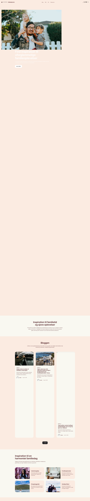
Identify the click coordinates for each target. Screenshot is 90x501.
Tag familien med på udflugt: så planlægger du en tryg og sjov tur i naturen (65, 427)
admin (20, 377)
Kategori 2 (39, 367)
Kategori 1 (18, 367)
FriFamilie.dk (11, 2)
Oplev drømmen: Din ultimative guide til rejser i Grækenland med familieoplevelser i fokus (44, 371)
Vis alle (45, 442)
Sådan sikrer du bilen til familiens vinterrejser (22, 369)
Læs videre (18, 66)
